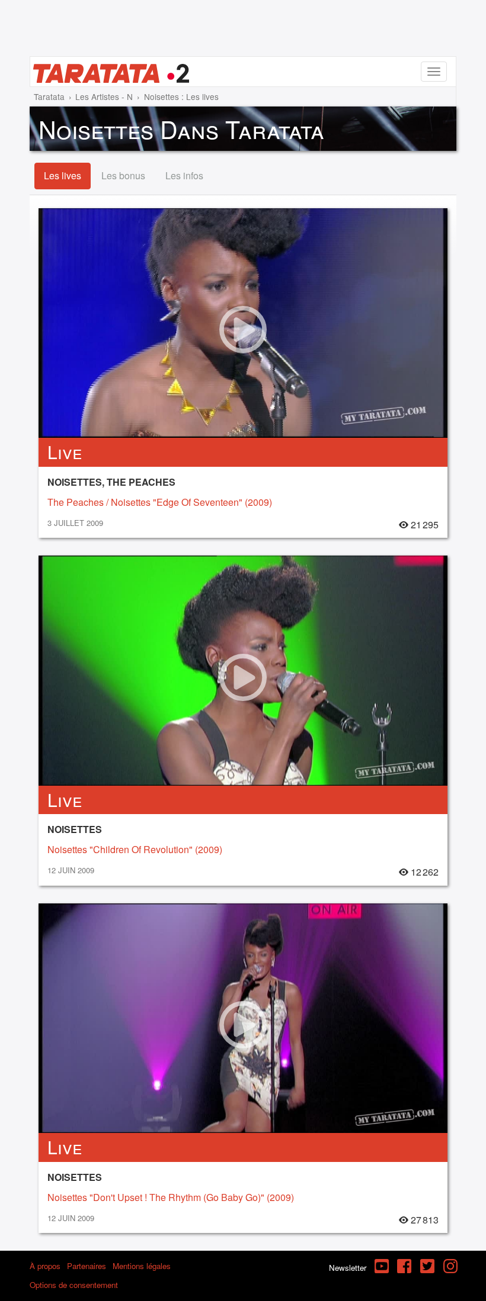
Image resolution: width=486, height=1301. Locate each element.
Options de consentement (74, 1284)
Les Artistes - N (104, 96)
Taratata (49, 96)
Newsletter (347, 1267)
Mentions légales (142, 1265)
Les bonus (123, 175)
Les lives (62, 175)
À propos (45, 1265)
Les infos (184, 175)
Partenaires (86, 1265)
